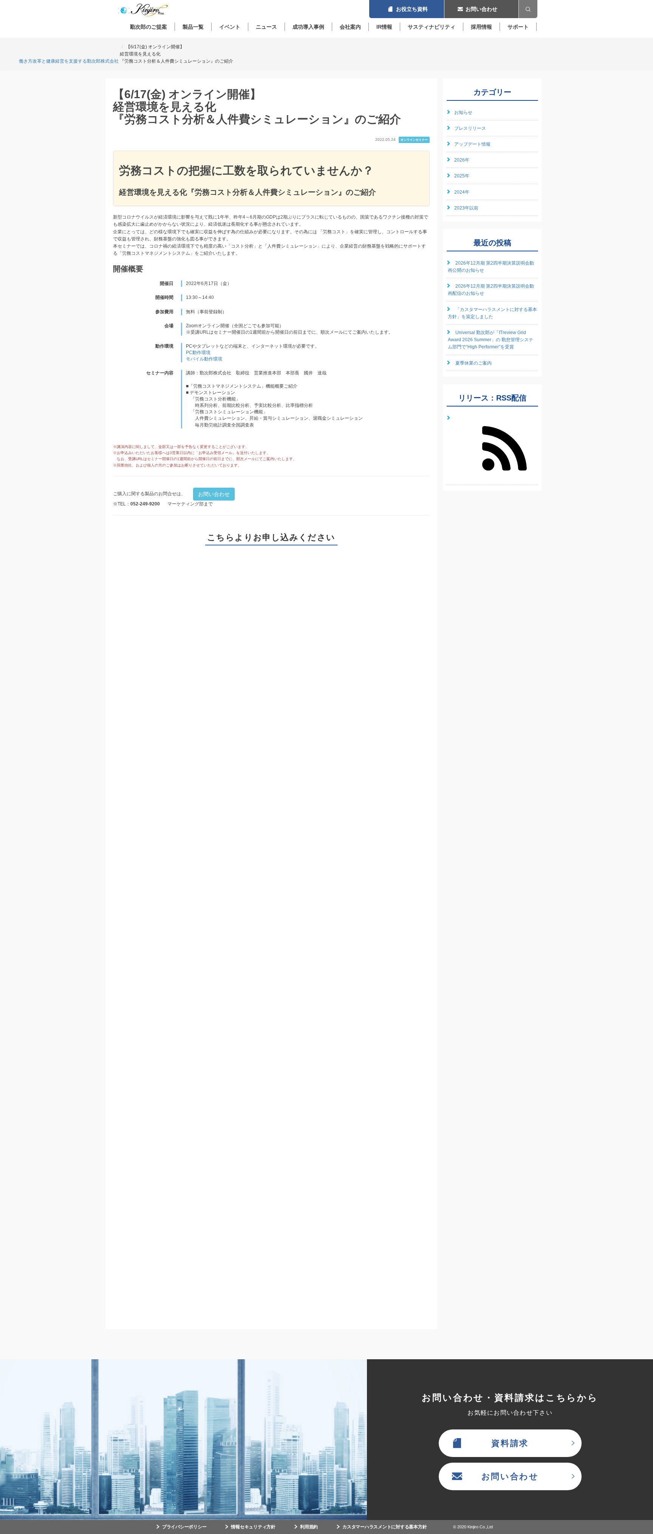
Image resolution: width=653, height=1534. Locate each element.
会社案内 (350, 27)
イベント (229, 27)
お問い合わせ (481, 9)
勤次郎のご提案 (148, 27)
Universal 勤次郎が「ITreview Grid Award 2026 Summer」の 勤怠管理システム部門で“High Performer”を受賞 (490, 340)
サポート (518, 27)
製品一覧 (193, 27)
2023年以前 (466, 208)
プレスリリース (470, 128)
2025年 (461, 176)
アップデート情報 (472, 144)
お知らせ (463, 112)
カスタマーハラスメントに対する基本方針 (384, 1526)
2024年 (461, 192)
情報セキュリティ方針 (253, 1526)
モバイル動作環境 (204, 359)
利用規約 (309, 1526)
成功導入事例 (308, 27)
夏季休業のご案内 (473, 363)
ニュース (266, 27)
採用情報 (481, 27)
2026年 (461, 160)
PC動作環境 (198, 352)
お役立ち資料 (406, 9)
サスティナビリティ (431, 27)
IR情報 (384, 27)
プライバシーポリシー (184, 1526)
